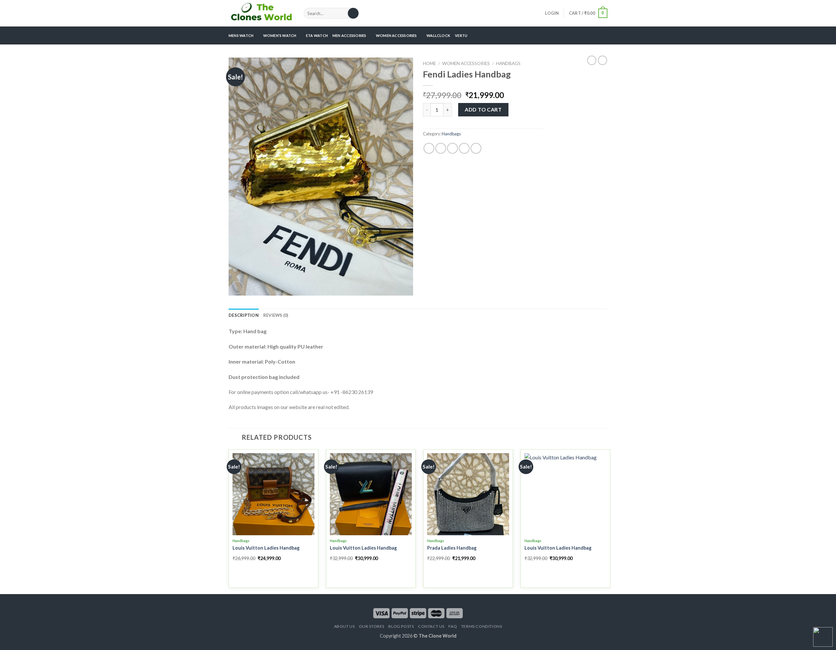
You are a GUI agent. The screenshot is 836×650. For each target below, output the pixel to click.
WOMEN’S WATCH (280, 35)
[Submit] (353, 13)
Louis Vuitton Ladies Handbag (266, 548)
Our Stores (371, 626)
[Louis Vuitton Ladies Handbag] (273, 494)
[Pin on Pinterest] (464, 148)
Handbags (508, 63)
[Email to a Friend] (452, 148)
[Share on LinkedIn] (476, 148)
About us (344, 626)
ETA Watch (317, 35)
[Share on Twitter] (440, 148)
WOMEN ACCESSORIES (396, 35)
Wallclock (438, 35)
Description (244, 315)
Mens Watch (241, 35)
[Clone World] (261, 13)
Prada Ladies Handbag (451, 548)
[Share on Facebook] (429, 148)
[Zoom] (237, 287)
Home (429, 63)
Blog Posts (401, 626)
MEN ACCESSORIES (349, 35)
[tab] (244, 315)
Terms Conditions (481, 626)
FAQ (452, 626)
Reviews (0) (275, 315)
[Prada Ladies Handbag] (468, 494)
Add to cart (483, 109)
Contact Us (431, 626)
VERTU (461, 35)
